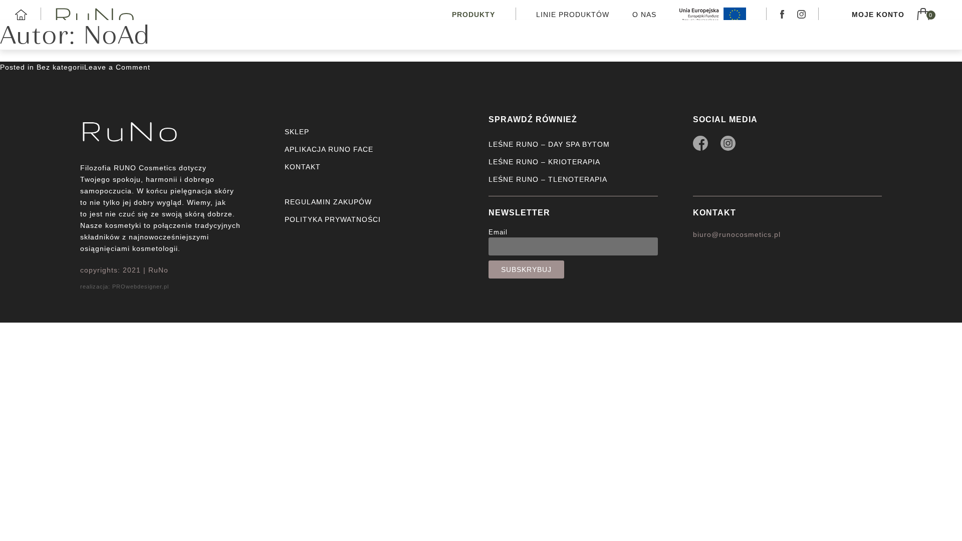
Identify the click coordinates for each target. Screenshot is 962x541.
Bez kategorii (60, 67)
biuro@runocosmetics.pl (737, 234)
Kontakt (714, 212)
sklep (297, 132)
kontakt (303, 167)
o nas (644, 15)
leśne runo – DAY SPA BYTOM (549, 144)
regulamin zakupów (328, 202)
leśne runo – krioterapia (544, 162)
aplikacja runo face (329, 149)
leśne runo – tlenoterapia (548, 179)
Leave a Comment (117, 67)
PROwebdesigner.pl (140, 287)
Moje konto (878, 14)
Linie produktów (572, 15)
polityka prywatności (333, 219)
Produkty (473, 14)
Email (498, 232)
